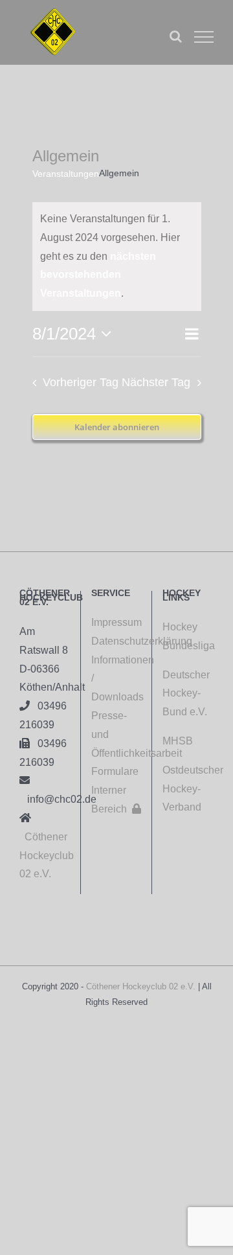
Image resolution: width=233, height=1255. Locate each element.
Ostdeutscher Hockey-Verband (192, 789)
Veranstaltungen (65, 173)
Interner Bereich (116, 799)
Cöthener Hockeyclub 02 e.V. (46, 855)
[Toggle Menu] (204, 37)
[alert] (116, 256)
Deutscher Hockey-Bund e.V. (186, 693)
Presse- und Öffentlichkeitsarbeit (116, 734)
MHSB (177, 740)
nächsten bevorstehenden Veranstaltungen (98, 275)
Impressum (116, 622)
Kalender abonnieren (116, 427)
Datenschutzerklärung (116, 641)
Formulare (115, 771)
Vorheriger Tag (80, 382)
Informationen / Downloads (116, 678)
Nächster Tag (156, 382)
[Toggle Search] (176, 36)
